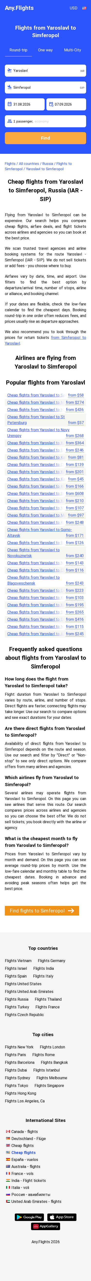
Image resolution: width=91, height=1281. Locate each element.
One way (45, 50)
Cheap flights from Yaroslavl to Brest (38, 450)
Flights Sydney (17, 1078)
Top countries (43, 948)
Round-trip (18, 50)
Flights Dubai (16, 1070)
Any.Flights (19, 8)
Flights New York (19, 1047)
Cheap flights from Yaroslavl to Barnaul (40, 542)
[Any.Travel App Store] (62, 1219)
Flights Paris (15, 1054)
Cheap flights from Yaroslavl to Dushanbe (42, 619)
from (76, 395)
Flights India (43, 968)
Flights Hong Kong (20, 1093)
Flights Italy (43, 976)
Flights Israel (16, 968)
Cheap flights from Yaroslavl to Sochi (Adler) (45, 395)
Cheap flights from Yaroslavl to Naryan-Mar (43, 508)
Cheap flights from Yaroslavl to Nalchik (40, 626)
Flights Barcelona (19, 1062)
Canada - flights (24, 1131)
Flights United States (23, 984)
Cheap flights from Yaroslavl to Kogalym (41, 501)
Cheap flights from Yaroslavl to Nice (37, 402)
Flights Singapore (49, 1085)
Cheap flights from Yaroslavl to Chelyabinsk (44, 570)
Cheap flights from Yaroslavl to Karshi (39, 522)
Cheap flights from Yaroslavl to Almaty (40, 634)
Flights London (52, 1047)
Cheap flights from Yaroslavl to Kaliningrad (43, 597)
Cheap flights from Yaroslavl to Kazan (39, 479)
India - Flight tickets (28, 1180)
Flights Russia (16, 999)
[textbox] (45, 71)
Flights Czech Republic (24, 1014)
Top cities (42, 1034)
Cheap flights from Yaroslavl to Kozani (39, 443)
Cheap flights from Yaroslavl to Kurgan (39, 605)
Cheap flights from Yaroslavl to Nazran (39, 563)
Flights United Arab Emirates (29, 991)
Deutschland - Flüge (28, 1138)
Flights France (47, 1007)
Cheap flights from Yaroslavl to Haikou (39, 409)
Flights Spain (16, 976)
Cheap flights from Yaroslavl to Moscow (41, 515)
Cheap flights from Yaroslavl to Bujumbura (42, 493)
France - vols (22, 1173)
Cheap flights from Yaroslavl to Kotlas (39, 486)
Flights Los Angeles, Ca (25, 1101)
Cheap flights (22, 1145)
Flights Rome (43, 1054)
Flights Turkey (17, 1007)
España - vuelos (24, 1159)
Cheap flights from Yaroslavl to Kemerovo (42, 472)
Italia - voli (20, 1187)
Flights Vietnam (18, 960)
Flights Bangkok (54, 1062)
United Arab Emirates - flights (36, 1201)
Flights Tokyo (16, 1085)
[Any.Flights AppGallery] (45, 1228)
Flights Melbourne (51, 1078)
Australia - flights (25, 1166)
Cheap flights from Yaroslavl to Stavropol (42, 612)
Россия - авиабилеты (30, 1194)
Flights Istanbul (46, 1070)
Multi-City (72, 50)
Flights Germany (51, 960)
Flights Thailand (48, 999)
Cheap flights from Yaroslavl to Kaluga (39, 457)
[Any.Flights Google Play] (29, 1219)
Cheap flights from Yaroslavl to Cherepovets (45, 464)
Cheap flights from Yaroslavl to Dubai (38, 590)
